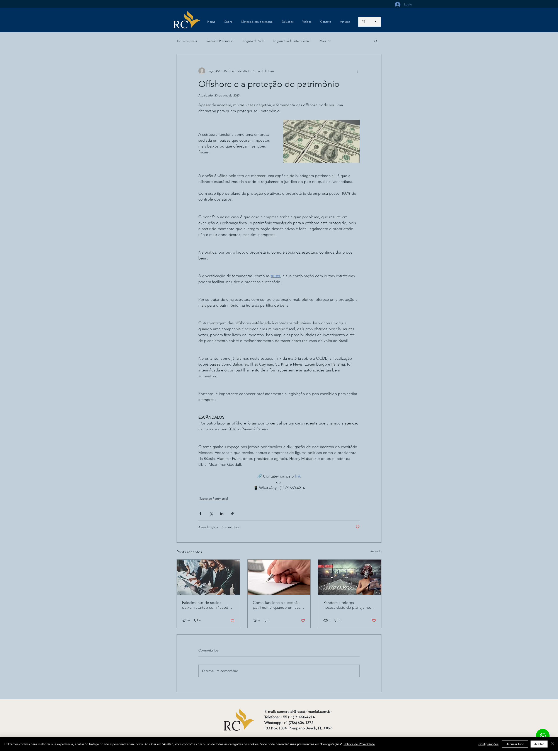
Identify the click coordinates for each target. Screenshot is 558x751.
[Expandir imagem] (321, 141)
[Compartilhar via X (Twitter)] (211, 513)
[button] (376, 41)
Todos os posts (187, 41)
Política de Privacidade (359, 744)
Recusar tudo (515, 744)
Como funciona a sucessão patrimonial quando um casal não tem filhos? (278, 605)
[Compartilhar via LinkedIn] (222, 513)
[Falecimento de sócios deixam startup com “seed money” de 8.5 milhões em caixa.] (208, 577)
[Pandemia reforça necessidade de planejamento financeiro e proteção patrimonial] (349, 577)
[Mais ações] (357, 71)
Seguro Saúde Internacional (292, 41)
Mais (323, 41)
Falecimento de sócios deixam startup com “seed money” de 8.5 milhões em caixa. (205, 605)
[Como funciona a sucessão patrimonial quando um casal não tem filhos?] (279, 577)
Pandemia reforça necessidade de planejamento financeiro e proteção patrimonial (349, 605)
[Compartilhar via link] (232, 513)
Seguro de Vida (253, 41)
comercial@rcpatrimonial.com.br (304, 711)
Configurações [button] (488, 744)
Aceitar (539, 744)
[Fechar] (552, 744)
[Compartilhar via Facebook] (200, 513)
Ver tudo (375, 551)
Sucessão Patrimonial (220, 41)
